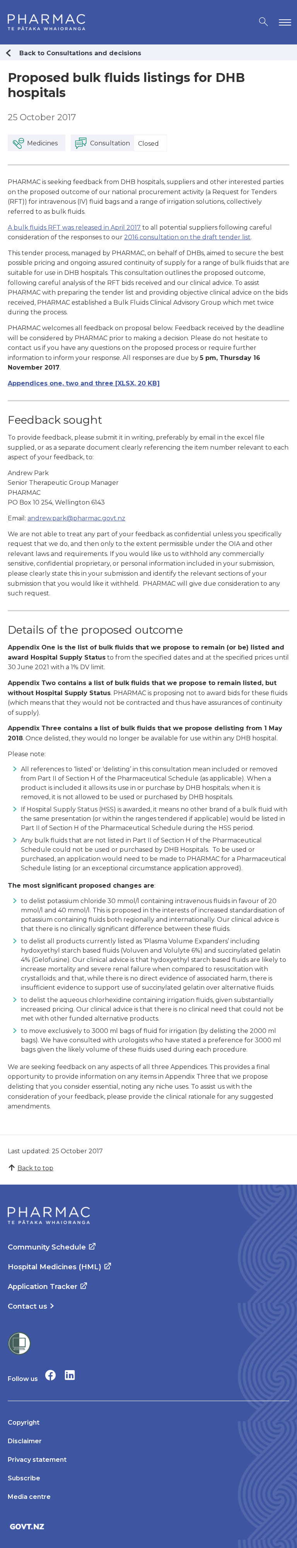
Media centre (29, 1496)
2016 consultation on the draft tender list (187, 237)
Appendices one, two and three (84, 383)
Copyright (23, 1422)
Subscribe (24, 1478)
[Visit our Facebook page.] (50, 1375)
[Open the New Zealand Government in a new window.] (148, 1526)
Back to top (35, 1168)
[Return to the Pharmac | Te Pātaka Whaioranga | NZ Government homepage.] (46, 22)
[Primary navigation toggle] (283, 22)
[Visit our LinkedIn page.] (70, 1375)
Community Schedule (47, 1247)
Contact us (27, 1306)
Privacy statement (37, 1459)
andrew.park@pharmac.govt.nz (76, 518)
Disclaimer (25, 1441)
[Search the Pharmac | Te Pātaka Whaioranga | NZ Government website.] (263, 22)
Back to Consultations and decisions (80, 53)
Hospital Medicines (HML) (54, 1267)
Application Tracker (42, 1286)
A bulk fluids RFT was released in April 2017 (74, 227)
